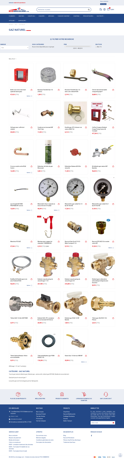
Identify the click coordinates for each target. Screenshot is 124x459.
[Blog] (101, 9)
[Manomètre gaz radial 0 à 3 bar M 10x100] (103, 189)
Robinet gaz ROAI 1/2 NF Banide (72, 319)
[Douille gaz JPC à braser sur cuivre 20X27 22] (75, 113)
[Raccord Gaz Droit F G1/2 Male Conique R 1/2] (75, 227)
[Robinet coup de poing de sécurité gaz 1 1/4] (48, 264)
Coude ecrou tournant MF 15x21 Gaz (45, 128)
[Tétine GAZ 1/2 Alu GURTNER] (21, 303)
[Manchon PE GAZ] (21, 227)
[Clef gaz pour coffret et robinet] (21, 113)
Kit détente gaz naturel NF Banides (100, 167)
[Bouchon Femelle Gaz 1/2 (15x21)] (48, 75)
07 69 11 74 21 (14, 416)
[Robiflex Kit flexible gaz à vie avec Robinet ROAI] (21, 264)
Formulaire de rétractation (43, 442)
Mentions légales (105, 418)
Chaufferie (66, 412)
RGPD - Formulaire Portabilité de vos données (19, 447)
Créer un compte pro (15, 442)
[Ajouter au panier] (59, 90)
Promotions (39, 418)
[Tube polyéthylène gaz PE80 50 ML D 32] (48, 341)
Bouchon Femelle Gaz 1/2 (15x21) (45, 90)
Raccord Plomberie (68, 437)
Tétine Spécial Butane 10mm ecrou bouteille (18, 356)
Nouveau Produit (41, 414)
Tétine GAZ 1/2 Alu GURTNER (19, 318)
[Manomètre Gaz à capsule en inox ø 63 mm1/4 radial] (48, 189)
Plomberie (12, 16)
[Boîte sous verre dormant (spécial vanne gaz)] (21, 75)
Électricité (100, 16)
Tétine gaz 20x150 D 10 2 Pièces (99, 319)
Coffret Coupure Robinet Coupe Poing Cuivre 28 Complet (99, 129)
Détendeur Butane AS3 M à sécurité (73, 167)
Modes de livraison (14, 440)
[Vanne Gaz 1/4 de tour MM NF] (75, 341)
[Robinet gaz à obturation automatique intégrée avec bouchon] (103, 264)
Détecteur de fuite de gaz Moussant (45, 167)
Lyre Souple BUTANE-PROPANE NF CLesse (16, 204)
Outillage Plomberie (69, 416)
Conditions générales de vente (44, 440)
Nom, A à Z (12, 59)
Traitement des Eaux (69, 442)
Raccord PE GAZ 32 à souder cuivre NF (100, 242)
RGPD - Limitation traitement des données (21, 444)
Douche (65, 418)
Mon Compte (40, 412)
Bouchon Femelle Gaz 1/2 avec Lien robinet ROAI (72, 90)
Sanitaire (21, 16)
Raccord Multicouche (69, 414)
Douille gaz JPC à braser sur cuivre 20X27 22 (73, 128)
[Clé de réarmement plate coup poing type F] (103, 75)
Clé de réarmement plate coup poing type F (99, 90)
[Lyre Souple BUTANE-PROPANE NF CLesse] (21, 189)
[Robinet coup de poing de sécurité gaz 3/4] (75, 264)
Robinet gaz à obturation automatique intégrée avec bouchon (100, 280)
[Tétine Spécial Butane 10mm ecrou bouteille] (21, 341)
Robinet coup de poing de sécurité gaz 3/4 (72, 280)
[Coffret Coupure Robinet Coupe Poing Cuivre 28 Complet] (103, 113)
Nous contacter (13, 435)
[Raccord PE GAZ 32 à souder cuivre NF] (103, 227)
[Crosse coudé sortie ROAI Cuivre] (21, 152)
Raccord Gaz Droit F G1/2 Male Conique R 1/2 (72, 242)
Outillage (12, 20)
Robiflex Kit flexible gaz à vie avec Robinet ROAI (18, 280)
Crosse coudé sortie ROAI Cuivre (18, 167)
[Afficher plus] (31, 90)
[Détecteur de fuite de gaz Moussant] (48, 152)
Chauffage (76, 16)
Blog (64, 435)
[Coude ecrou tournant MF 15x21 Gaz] (48, 113)
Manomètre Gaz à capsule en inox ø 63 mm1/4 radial (46, 204)
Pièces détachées (88, 16)
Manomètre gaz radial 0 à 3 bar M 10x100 (100, 204)
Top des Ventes (40, 416)
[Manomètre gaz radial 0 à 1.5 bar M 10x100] (75, 189)
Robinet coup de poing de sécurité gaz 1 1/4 (45, 280)
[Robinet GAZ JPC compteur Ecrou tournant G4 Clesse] (48, 303)
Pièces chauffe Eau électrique (72, 440)
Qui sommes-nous (41, 435)
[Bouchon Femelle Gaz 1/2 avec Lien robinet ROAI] (75, 75)
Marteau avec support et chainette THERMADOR (45, 242)
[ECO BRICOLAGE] (19, 9)
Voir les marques (41, 421)
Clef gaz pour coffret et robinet (17, 128)
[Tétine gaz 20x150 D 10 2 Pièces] (103, 303)
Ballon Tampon (67, 421)
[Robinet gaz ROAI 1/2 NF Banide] (75, 303)
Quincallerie (22, 20)
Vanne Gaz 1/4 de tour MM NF (74, 355)
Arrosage (51, 16)
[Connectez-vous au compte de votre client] (104, 9)
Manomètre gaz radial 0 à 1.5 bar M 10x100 (73, 204)
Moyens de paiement (15, 437)
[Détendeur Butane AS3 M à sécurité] (75, 152)
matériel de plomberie (19, 2)
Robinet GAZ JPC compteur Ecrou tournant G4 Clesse (46, 319)
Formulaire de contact (16, 419)
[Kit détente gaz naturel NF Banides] (103, 152)
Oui (99, 46)
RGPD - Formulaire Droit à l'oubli (18, 451)
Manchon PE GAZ (15, 241)
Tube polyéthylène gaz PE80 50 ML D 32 (46, 356)
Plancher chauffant (64, 16)
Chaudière (41, 16)
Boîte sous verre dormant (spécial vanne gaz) (18, 90)
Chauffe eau (31, 16)
